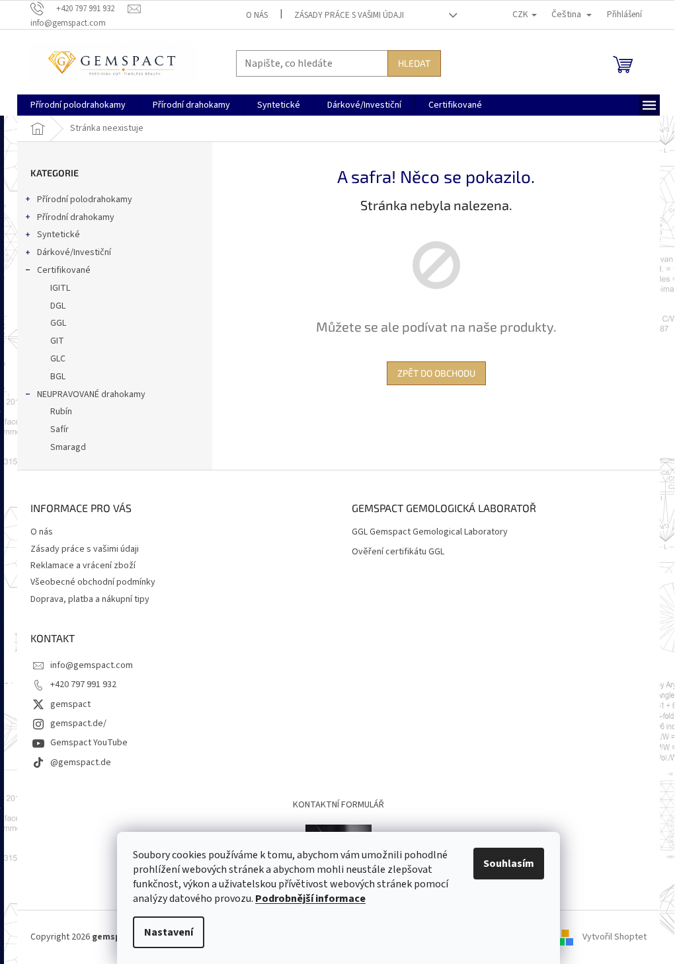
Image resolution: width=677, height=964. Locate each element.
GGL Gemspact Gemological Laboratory (430, 532)
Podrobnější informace (310, 898)
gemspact (70, 704)
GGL (58, 323)
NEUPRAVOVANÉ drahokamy (91, 394)
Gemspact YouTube (89, 742)
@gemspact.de (80, 762)
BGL (57, 376)
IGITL (60, 288)
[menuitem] (78, 105)
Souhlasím (508, 863)
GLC (57, 358)
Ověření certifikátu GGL (398, 552)
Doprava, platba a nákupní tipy (89, 599)
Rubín (61, 411)
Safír (59, 429)
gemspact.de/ (78, 723)
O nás (257, 15)
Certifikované (64, 270)
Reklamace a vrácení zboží (83, 565)
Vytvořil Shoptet (614, 937)
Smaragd (68, 447)
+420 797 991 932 (83, 684)
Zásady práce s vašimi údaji (349, 15)
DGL (57, 306)
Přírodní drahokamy (75, 217)
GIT (57, 341)
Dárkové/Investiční (74, 252)
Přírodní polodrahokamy (84, 199)
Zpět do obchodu (436, 373)
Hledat (414, 63)
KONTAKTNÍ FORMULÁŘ (338, 804)
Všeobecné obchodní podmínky (92, 582)
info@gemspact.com (91, 665)
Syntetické (58, 234)
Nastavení (168, 932)
